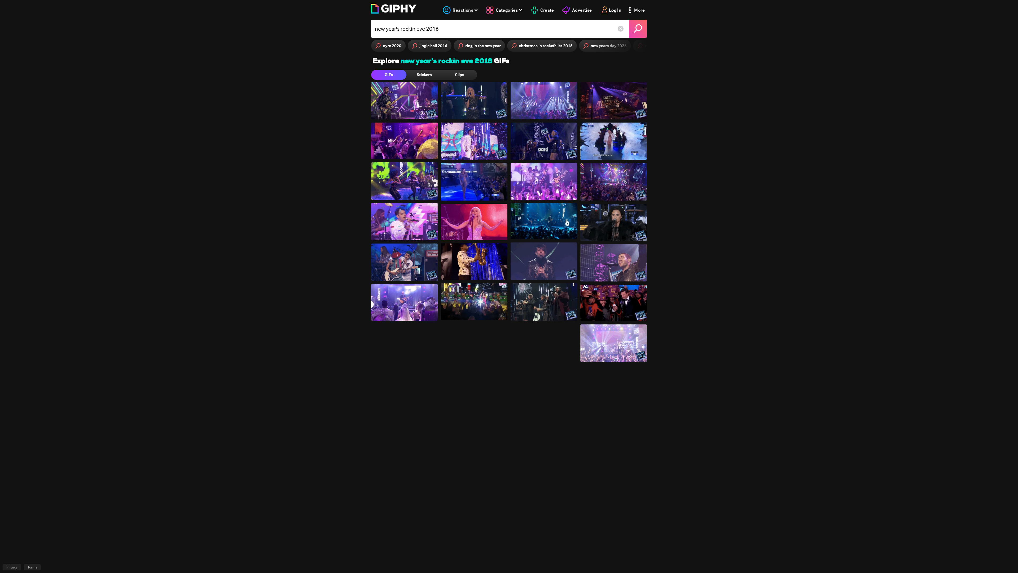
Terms (32, 567)
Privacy (11, 567)
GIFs (389, 74)
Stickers (424, 74)
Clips (459, 74)
